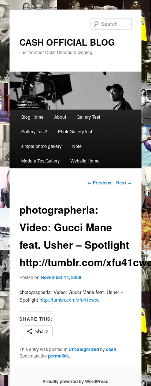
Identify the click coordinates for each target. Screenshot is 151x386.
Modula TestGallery (40, 160)
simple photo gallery (41, 146)
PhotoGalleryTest (75, 131)
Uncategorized (84, 349)
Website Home (85, 160)
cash (111, 349)
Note (77, 146)
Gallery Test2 (34, 131)
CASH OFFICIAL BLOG (67, 42)
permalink (58, 355)
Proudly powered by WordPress (75, 381)
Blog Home (32, 117)
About (60, 117)
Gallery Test (88, 117)
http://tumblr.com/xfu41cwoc (70, 299)
